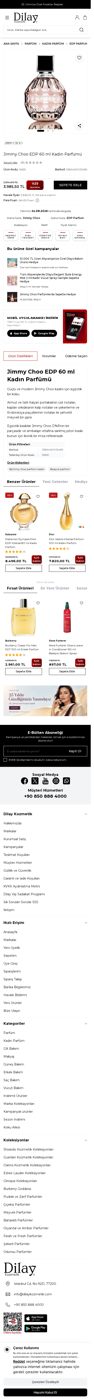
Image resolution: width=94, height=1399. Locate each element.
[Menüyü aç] (7, 17)
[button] (40, 131)
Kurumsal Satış (14, 839)
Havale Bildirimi (15, 995)
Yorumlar (49, 356)
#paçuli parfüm (60, 469)
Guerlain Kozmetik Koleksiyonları (28, 1157)
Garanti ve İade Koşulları (21, 878)
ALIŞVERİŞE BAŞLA (30, 299)
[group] (45, 91)
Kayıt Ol (75, 751)
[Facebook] (24, 780)
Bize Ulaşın (11, 1011)
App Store (20, 333)
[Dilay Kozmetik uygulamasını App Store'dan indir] (35, 1318)
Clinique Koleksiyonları (20, 1181)
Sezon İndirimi (14, 1119)
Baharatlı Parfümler (18, 1220)
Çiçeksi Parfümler (16, 1205)
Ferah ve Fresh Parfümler (22, 1236)
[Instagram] (55, 780)
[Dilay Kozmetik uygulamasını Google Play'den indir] (35, 1328)
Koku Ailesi (11, 1127)
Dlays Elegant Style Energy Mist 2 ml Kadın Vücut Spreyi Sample (51, 276)
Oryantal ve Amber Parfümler (26, 1228)
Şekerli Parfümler (16, 1244)
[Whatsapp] (66, 780)
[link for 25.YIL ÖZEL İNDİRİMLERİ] (45, 701)
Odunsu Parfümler (17, 1252)
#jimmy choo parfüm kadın (26, 469)
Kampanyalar (13, 847)
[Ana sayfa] (34, 17)
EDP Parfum (79, 43)
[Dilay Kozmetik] (45, 1269)
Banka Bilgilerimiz (17, 987)
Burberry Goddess (17, 1189)
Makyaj (8, 1056)
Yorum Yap (10, 162)
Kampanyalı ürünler (18, 1112)
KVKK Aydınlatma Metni (21, 886)
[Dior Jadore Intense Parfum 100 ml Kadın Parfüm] (67, 511)
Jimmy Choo (31, 218)
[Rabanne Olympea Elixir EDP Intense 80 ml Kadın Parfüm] (23, 511)
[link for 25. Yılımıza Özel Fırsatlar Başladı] (45, 4)
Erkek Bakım (13, 1072)
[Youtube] (45, 780)
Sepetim (10, 956)
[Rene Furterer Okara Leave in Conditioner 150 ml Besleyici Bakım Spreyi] (67, 617)
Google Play (46, 333)
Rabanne (10, 534)
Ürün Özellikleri (20, 356)
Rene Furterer (57, 640)
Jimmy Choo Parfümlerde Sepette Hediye (48, 294)
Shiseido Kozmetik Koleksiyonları (28, 1149)
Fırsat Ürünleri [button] (20, 588)
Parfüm (31, 43)
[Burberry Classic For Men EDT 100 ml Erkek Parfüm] (23, 617)
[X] (34, 780)
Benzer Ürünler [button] (21, 482)
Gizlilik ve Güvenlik (17, 871)
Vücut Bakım (13, 1088)
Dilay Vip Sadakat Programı (24, 894)
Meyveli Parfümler (17, 1212)
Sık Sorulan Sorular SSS (20, 902)
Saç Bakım (11, 1080)
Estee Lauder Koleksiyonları (24, 1173)
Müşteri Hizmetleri (17, 863)
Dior (51, 534)
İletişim (8, 910)
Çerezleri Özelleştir (45, 1382)
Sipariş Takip (12, 979)
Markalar (9, 831)
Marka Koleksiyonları (18, 1104)
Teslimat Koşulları (16, 855)
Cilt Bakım (11, 1049)
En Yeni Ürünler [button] (55, 588)
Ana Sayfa (11, 43)
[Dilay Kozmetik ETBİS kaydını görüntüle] (12, 1323)
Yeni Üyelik (11, 948)
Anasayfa (10, 932)
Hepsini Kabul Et (45, 1392)
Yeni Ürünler (12, 1003)
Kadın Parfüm (53, 43)
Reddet (19, 1361)
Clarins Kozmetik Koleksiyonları (26, 1165)
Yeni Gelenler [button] (55, 482)
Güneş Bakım (13, 1064)
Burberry (10, 640)
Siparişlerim (12, 971)
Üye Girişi (10, 963)
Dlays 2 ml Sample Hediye (34, 286)
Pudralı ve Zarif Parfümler (22, 1197)
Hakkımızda (12, 823)
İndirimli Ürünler (15, 1096)
